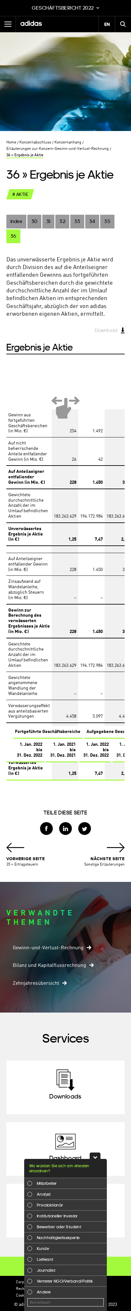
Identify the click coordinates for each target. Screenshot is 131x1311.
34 (92, 221)
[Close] (95, 1156)
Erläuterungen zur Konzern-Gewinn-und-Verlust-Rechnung (57, 149)
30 (34, 221)
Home (11, 142)
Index (16, 221)
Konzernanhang (67, 142)
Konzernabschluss (35, 142)
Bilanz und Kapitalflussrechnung (49, 965)
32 (62, 221)
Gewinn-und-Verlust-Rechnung (48, 948)
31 (48, 221)
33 (77, 221)
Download (106, 330)
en (107, 24)
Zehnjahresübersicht (36, 983)
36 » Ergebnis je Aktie (24, 155)
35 (107, 221)
